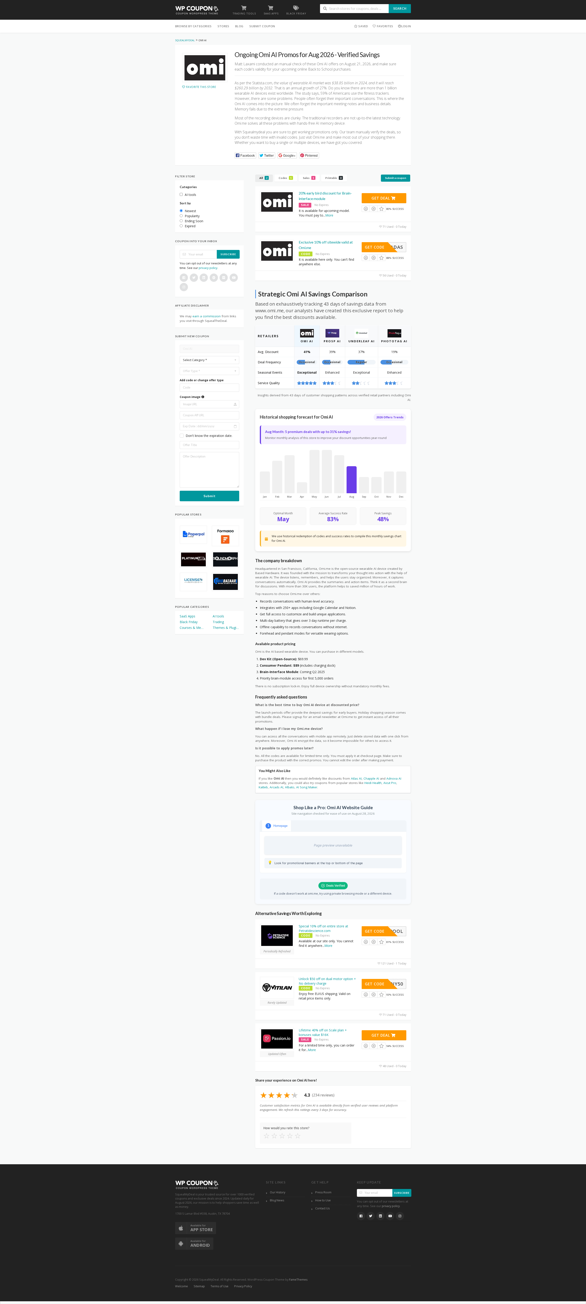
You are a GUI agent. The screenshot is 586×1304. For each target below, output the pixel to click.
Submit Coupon (262, 26)
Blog (239, 26)
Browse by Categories (193, 26)
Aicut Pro (389, 783)
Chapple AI (371, 778)
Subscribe (228, 254)
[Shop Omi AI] (205, 67)
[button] (245, 155)
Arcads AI (276, 787)
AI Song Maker (306, 787)
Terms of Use (219, 1286)
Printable (333, 178)
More (329, 215)
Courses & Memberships (193, 627)
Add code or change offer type (202, 380)
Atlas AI (356, 778)
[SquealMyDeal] (197, 10)
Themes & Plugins (226, 627)
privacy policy (208, 268)
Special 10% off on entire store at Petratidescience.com (323, 928)
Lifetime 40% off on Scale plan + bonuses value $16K (323, 1032)
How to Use (323, 1200)
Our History (277, 1192)
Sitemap (199, 1286)
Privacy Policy (243, 1286)
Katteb (263, 787)
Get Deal (381, 198)
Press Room (323, 1192)
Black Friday (189, 622)
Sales (308, 178)
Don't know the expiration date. (209, 436)
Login (406, 26)
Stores (223, 26)
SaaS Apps (187, 616)
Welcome (181, 1286)
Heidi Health (373, 783)
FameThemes (298, 1280)
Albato (289, 787)
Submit (209, 496)
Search (400, 8)
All (263, 178)
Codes (285, 178)
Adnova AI (393, 778)
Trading (218, 622)
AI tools (218, 616)
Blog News (277, 1200)
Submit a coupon (395, 178)
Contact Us (322, 1208)
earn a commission (207, 316)
